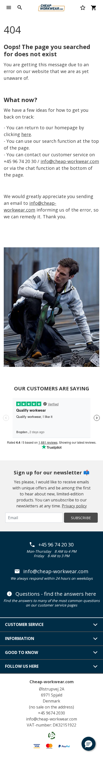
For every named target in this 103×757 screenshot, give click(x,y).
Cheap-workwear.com (52, 681)
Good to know (21, 652)
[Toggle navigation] (8, 7)
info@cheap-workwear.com (69, 161)
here (26, 134)
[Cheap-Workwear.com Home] (51, 7)
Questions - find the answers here (56, 594)
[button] (89, 744)
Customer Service (24, 624)
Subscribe (81, 517)
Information (19, 638)
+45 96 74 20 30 (56, 544)
